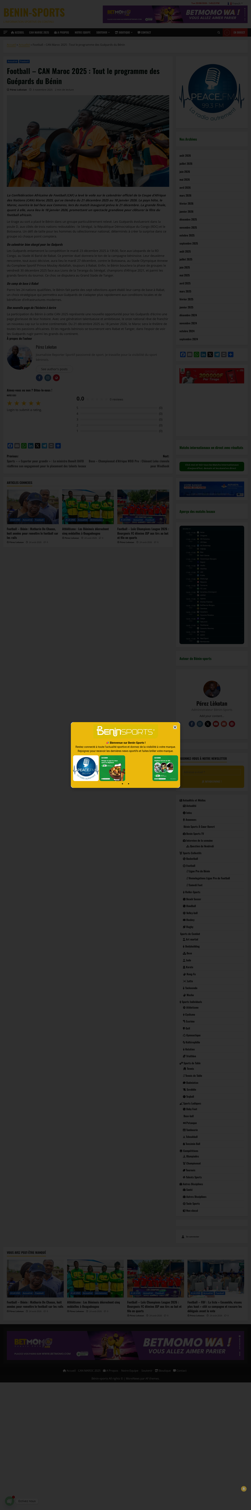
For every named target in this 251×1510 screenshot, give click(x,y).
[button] (175, 727)
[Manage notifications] (244, 1489)
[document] (125, 755)
